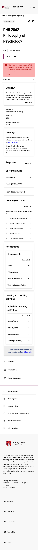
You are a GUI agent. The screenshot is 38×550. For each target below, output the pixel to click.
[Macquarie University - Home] (6, 8)
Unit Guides (14, 142)
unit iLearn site (27, 352)
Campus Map (11, 532)
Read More (28, 103)
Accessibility (11, 522)
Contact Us (10, 511)
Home (3, 15)
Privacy (9, 542)
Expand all (27, 163)
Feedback (10, 501)
